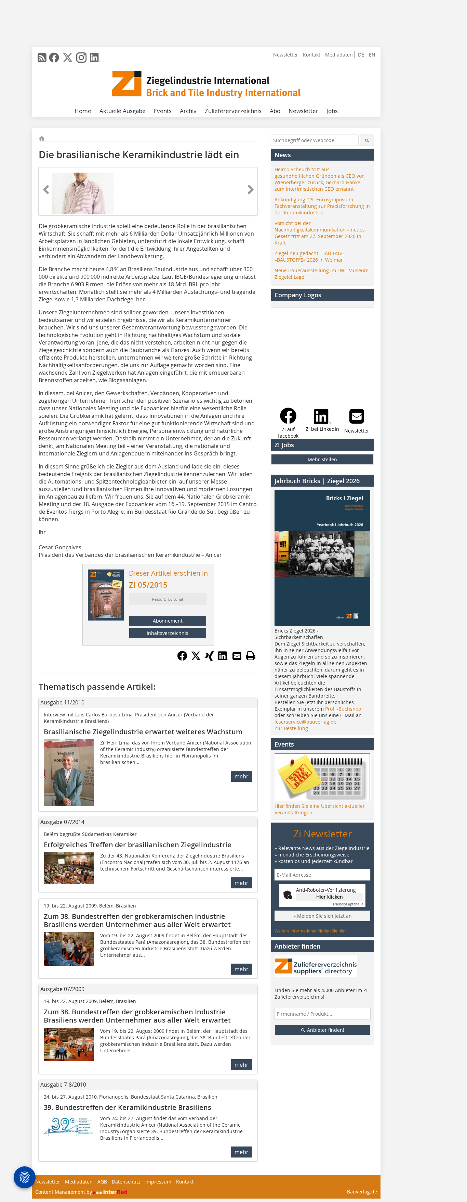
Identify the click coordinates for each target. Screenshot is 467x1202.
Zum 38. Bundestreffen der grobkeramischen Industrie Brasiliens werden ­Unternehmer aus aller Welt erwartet (137, 1016)
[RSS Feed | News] (42, 57)
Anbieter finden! (325, 1030)
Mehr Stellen (322, 459)
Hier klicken (329, 896)
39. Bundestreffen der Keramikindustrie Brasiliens (127, 1107)
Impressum (158, 1181)
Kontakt (311, 54)
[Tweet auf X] (196, 659)
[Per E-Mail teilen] (237, 655)
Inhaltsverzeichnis (167, 633)
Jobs (332, 111)
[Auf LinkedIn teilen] (223, 659)
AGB (102, 1181)
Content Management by (64, 1192)
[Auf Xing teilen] (209, 659)
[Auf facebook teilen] (182, 659)
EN (372, 54)
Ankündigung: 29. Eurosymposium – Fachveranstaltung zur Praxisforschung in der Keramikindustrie (322, 206)
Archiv (188, 111)
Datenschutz (126, 1181)
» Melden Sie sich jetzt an (322, 916)
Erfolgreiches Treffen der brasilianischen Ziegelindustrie (137, 844)
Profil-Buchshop (343, 708)
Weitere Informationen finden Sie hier (310, 931)
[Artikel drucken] (250, 655)
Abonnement (168, 620)
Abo (275, 111)
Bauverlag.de (362, 1191)
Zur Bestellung (291, 728)
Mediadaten (339, 54)
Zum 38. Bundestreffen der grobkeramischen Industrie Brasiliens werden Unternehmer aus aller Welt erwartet (137, 920)
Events (163, 111)
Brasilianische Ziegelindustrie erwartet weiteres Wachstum (143, 731)
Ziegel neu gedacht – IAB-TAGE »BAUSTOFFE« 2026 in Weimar (309, 256)
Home (83, 111)
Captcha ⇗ (348, 904)
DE (361, 54)
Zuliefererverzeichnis (233, 111)
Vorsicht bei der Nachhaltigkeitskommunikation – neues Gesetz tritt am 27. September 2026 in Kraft (320, 233)
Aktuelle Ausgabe (122, 111)
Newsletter (285, 54)
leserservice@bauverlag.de (305, 721)
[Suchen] (367, 140)
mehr (242, 776)
